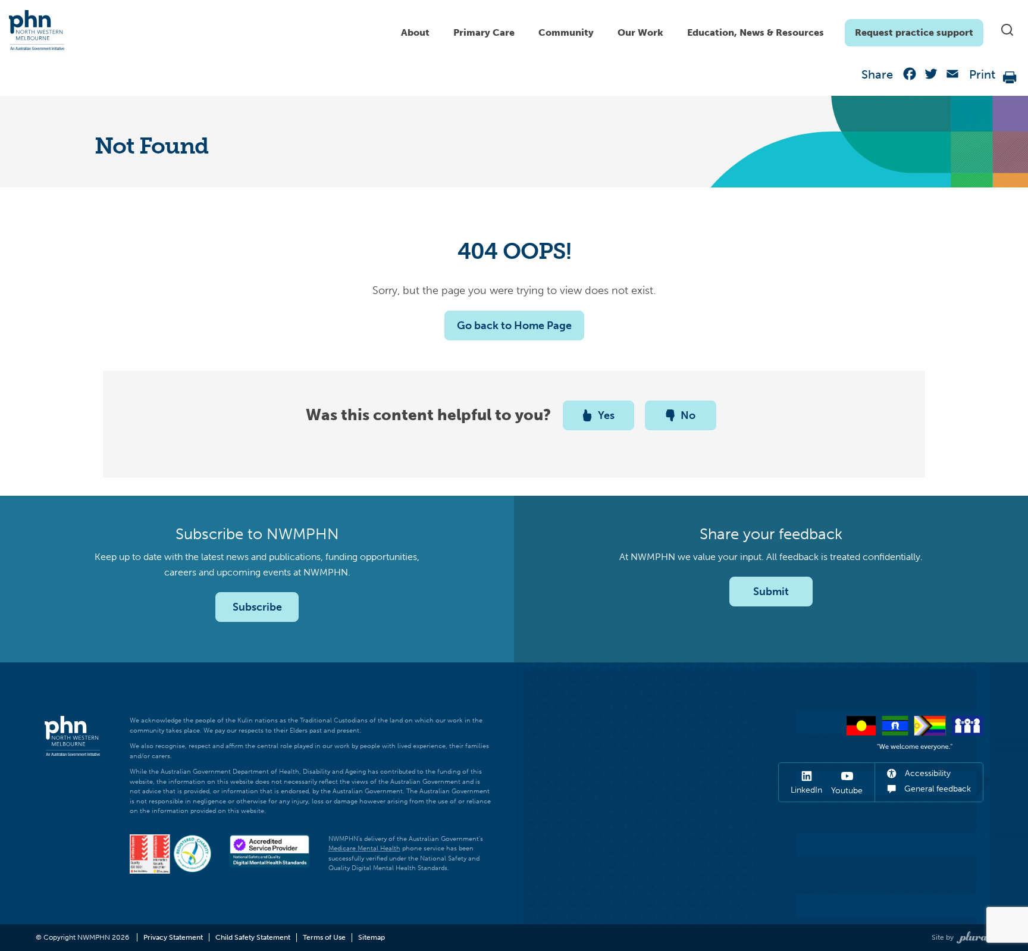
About (415, 32)
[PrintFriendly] (1010, 76)
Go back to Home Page (514, 325)
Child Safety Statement (252, 937)
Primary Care (484, 32)
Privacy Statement (173, 937)
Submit (771, 591)
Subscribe (257, 607)
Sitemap (371, 937)
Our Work (640, 32)
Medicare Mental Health (364, 848)
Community (566, 32)
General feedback (936, 789)
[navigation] (686, 30)
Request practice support (914, 32)
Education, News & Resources (755, 32)
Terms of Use (324, 937)
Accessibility (926, 773)
